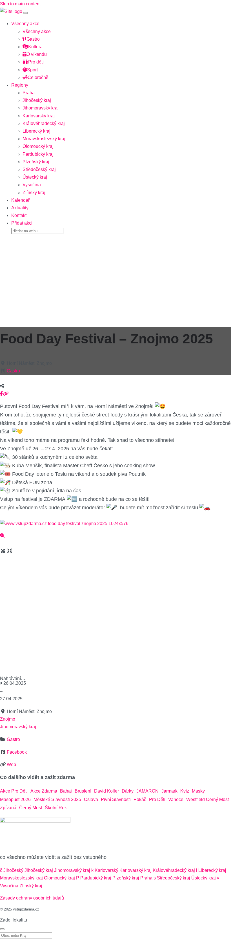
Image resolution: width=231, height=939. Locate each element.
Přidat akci (21, 223)
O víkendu (36, 54)
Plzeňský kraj (36, 161)
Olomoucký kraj (38, 146)
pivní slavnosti (116, 799)
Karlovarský (106, 870)
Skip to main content (20, 3)
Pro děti (36, 62)
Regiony (19, 85)
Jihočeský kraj (37, 100)
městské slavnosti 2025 (57, 799)
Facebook (17, 752)
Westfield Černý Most (207, 799)
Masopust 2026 (15, 799)
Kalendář (20, 200)
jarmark (169, 791)
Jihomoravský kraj (41, 108)
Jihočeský (13, 870)
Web (11, 764)
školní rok (56, 807)
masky (198, 791)
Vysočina (32, 184)
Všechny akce (25, 23)
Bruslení (83, 791)
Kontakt (18, 215)
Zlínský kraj (34, 192)
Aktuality (19, 207)
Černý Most (30, 807)
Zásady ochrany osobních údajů (32, 898)
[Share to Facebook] (1, 393)
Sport (32, 69)
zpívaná (8, 807)
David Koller (106, 791)
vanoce (175, 799)
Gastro (33, 39)
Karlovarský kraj (39, 115)
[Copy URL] (5, 393)
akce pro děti (14, 791)
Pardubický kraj (38, 154)
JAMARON (147, 791)
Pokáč (140, 799)
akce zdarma (43, 791)
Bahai (66, 791)
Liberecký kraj (36, 131)
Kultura (35, 46)
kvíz (184, 791)
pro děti (157, 799)
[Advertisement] (115, 278)
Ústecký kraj (35, 177)
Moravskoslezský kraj (44, 138)
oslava (91, 799)
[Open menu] (25, 13)
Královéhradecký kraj (44, 123)
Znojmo (7, 719)
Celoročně (38, 77)
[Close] (2, 929)
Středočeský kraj (39, 169)
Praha (29, 92)
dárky (128, 791)
